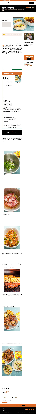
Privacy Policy (9, 412)
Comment (4, 392)
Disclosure (13, 412)
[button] (5, 8)
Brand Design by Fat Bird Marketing (20, 412)
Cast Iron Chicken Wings (27, 64)
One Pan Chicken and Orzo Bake (28, 65)
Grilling (12, 9)
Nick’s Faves (19, 9)
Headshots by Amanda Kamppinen (27, 412)
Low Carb (14, 9)
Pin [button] (19, 82)
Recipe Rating (4, 391)
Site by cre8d (32, 412)
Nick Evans (4, 8)
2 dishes (3, 9)
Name (4, 397)
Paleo (21, 9)
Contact (15, 412)
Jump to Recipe (29, 7)
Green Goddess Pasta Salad (27, 63)
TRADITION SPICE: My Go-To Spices (6, 0)
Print (17, 82)
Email (14, 397)
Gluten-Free (9, 9)
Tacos (3, 10)
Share (32, 7)
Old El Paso (12, 33)
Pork (23, 9)
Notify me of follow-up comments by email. (7, 400)
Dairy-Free (6, 9)
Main (16, 9)
